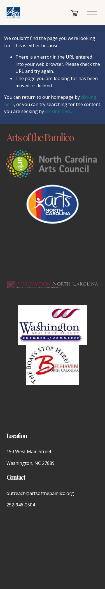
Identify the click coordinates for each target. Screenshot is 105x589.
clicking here (58, 111)
